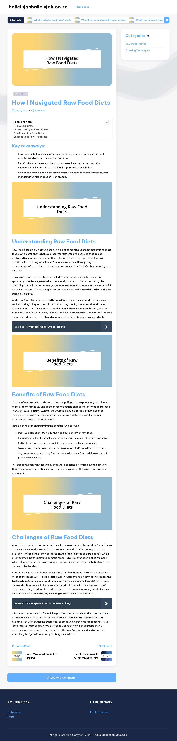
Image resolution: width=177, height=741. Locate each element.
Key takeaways (25, 126)
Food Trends (20, 94)
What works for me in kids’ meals (37, 20)
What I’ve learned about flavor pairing (88, 20)
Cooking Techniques (138, 50)
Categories (14, 712)
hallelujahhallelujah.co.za (38, 7)
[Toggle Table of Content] (106, 122)
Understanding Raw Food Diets (31, 129)
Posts (10, 716)
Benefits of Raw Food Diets (29, 133)
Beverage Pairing (136, 44)
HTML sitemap (99, 712)
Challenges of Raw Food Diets (30, 136)
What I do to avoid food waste (137, 20)
